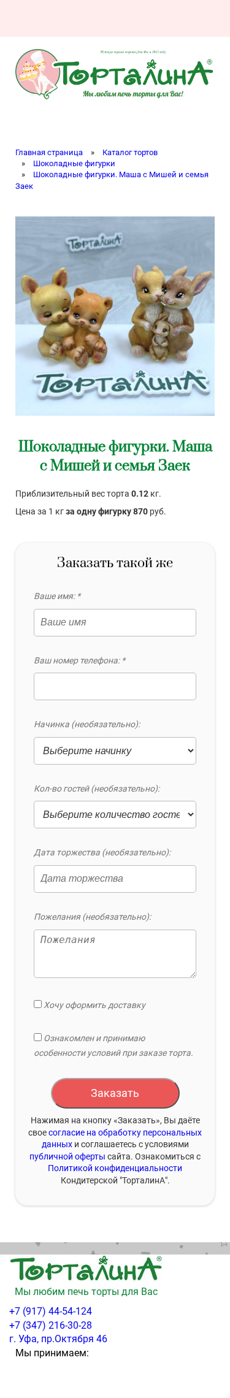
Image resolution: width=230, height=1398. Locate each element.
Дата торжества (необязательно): (102, 852)
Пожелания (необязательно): (92, 917)
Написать (136, 18)
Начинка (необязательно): (87, 724)
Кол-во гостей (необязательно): (96, 788)
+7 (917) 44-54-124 (50, 1311)
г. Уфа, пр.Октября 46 (58, 1339)
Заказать (115, 1093)
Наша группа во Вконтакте (103, 18)
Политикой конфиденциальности (115, 1168)
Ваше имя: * (57, 596)
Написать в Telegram (169, 18)
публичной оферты (67, 1156)
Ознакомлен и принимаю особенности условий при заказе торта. (113, 1045)
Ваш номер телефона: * (79, 660)
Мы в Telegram (202, 18)
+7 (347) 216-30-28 (50, 1325)
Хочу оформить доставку (93, 1005)
